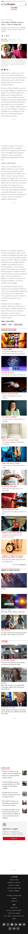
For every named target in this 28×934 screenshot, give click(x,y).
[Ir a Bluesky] (24, 924)
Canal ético (14, 907)
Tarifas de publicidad (14, 888)
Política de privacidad (14, 910)
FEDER (14, 918)
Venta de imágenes (14, 890)
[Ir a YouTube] (20, 924)
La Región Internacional (14, 895)
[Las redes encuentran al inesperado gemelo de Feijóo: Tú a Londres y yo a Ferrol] (14, 622)
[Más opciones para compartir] (10, 69)
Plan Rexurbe (8, 1)
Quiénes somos (14, 879)
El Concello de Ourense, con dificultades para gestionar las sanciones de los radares (10, 803)
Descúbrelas (14, 838)
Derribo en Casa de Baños (19, 1)
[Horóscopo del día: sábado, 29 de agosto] (14, 601)
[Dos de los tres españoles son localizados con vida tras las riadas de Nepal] (14, 652)
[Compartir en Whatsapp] (2, 69)
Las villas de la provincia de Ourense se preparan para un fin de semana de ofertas (11, 795)
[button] (26, 4)
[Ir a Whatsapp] (10, 928)
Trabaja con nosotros (14, 882)
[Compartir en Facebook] (4, 69)
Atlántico (14, 901)
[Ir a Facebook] (4, 924)
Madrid (4, 324)
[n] (14, 580)
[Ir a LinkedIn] (16, 924)
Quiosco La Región (14, 885)
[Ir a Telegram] (14, 928)
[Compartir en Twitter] (7, 69)
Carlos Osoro (18, 324)
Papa (10, 324)
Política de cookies (14, 913)
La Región (6, 35)
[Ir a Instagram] (12, 924)
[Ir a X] (8, 924)
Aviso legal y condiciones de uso (14, 916)
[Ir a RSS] (18, 928)
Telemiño (14, 898)
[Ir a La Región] (9, 4)
